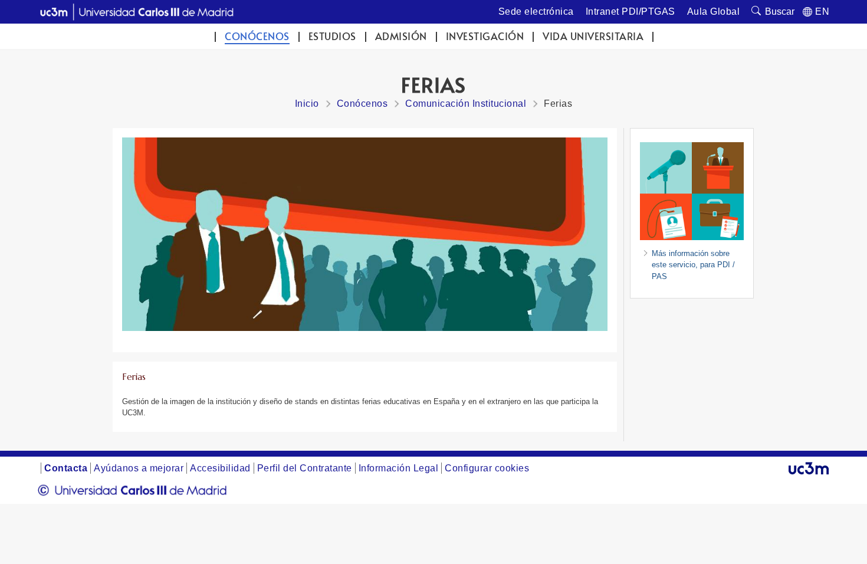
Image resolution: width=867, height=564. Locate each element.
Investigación (485, 36)
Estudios (332, 36)
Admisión (401, 36)
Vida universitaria (593, 36)
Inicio (307, 104)
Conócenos (257, 36)
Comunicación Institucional (465, 104)
